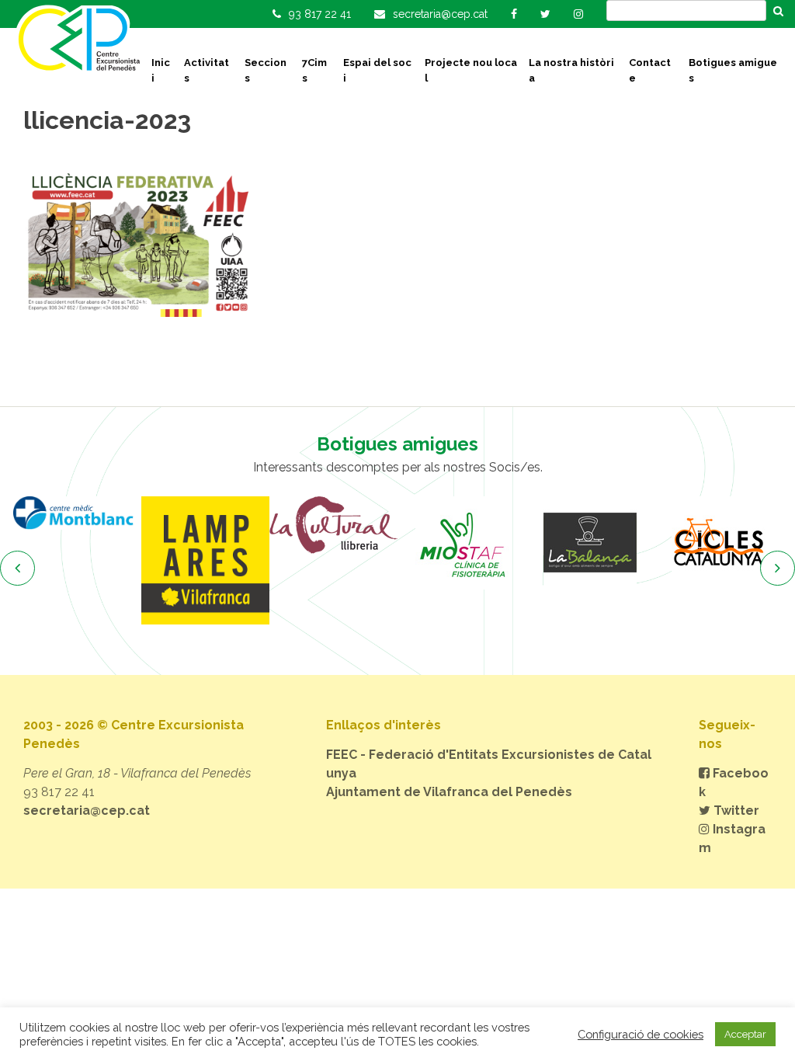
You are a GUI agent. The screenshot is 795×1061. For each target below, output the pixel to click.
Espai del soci (377, 70)
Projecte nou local (471, 70)
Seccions (265, 70)
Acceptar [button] (745, 1034)
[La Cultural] (333, 525)
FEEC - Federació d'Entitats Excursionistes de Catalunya (488, 764)
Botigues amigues (733, 70)
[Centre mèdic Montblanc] (77, 513)
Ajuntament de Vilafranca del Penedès (449, 791)
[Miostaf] (462, 543)
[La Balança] (590, 543)
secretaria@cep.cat (86, 810)
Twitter (734, 810)
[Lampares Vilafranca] (205, 560)
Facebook (734, 782)
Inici (160, 70)
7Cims (314, 70)
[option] (77, 513)
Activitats (206, 70)
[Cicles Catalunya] (718, 543)
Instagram (732, 838)
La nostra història (571, 70)
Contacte (650, 70)
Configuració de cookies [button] (640, 1034)
